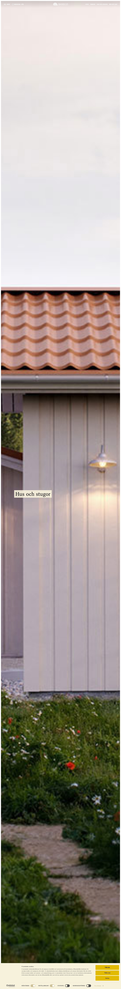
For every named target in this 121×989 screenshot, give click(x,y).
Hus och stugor (102, 4)
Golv (87, 4)
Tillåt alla (107, 967)
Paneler (92, 4)
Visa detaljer (97, 985)
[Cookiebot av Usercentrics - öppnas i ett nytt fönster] (10, 986)
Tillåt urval (107, 973)
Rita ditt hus (113, 4)
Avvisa (107, 978)
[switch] (52, 985)
